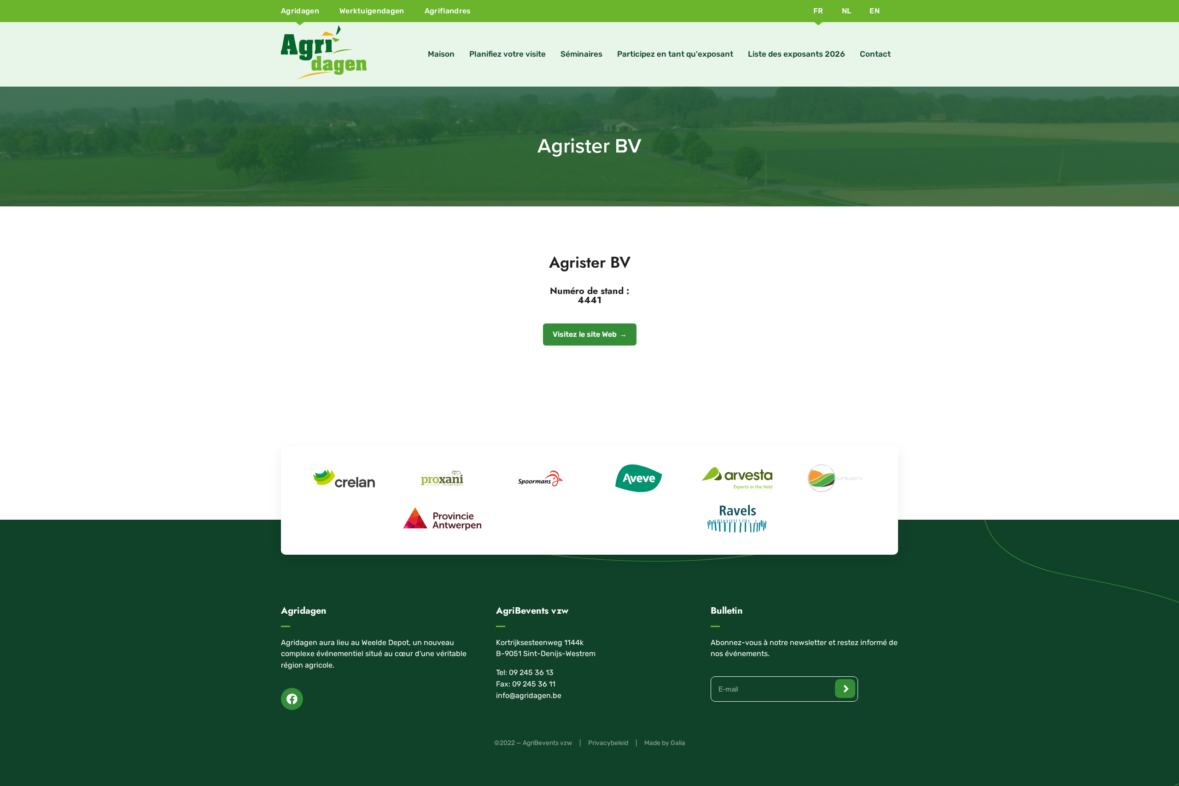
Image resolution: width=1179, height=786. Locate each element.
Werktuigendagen (371, 10)
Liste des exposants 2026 (796, 54)
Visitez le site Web (585, 334)
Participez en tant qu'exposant (675, 54)
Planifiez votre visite (507, 54)
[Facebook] (292, 699)
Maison (441, 54)
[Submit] (845, 688)
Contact (875, 54)
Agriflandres (448, 10)
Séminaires (581, 54)
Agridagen (300, 10)
